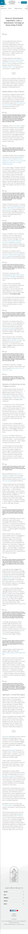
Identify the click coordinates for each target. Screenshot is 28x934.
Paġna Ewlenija (3, 8)
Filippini (15, 159)
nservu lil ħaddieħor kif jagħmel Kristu (12, 474)
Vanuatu (12, 162)
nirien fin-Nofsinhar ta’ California (12, 159)
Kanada (6, 736)
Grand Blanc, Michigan (16, 340)
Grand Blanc (16, 126)
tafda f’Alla (5, 597)
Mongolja (12, 750)
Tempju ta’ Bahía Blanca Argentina (13, 775)
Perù (18, 160)
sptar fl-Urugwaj (6, 256)
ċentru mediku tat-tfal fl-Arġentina (13, 254)
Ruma (9, 523)
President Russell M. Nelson (16, 60)
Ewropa (6, 435)
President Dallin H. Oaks (9, 67)
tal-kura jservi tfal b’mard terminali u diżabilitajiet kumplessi (11, 241)
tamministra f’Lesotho (8, 328)
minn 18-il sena (21, 397)
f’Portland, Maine (7, 805)
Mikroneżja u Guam (9, 578)
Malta (2, 6)
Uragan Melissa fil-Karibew (12, 163)
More (14, 73)
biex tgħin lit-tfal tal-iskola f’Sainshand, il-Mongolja (13, 275)
